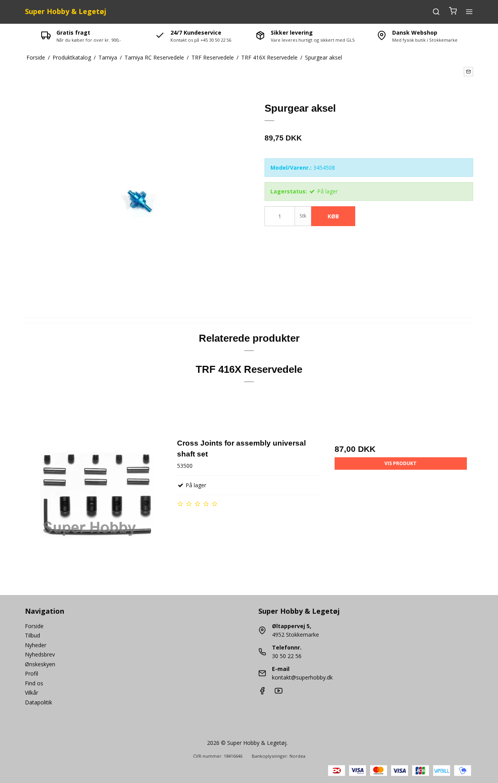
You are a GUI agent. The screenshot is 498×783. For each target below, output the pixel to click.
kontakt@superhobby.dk (302, 677)
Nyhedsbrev (40, 654)
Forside (34, 626)
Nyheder (35, 645)
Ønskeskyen (40, 664)
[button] (468, 71)
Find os (34, 683)
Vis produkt (400, 463)
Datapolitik (38, 702)
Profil (31, 673)
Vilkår (31, 692)
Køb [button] (333, 216)
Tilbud (32, 635)
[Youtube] (278, 692)
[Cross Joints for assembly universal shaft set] (97, 510)
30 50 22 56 (287, 656)
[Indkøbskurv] (453, 11)
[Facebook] (262, 692)
